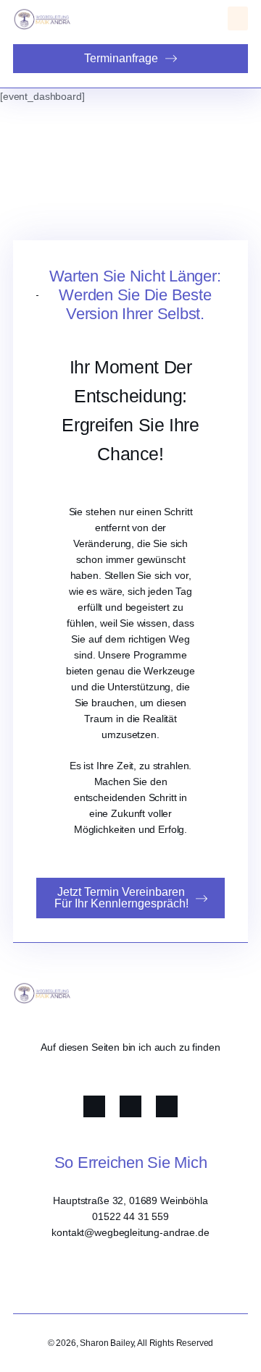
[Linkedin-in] (167, 1106)
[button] (238, 18)
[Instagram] (130, 1106)
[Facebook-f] (94, 1106)
